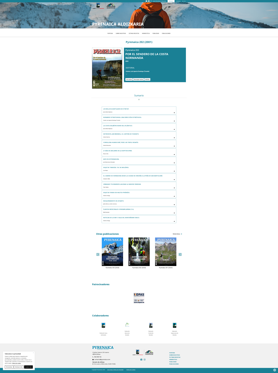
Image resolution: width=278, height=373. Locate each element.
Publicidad (156, 33)
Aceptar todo (28, 367)
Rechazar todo (18, 367)
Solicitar (147, 79)
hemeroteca (176, 234)
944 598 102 (97, 357)
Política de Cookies (130, 369)
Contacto (178, 1)
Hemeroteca (146, 33)
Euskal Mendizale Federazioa (159, 1)
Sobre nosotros (121, 33)
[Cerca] (33, 352)
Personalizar (9, 367)
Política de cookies (16, 363)
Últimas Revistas (134, 33)
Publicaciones (166, 33)
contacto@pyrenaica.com (102, 359)
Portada (110, 33)
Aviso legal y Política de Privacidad (115, 369)
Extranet (171, 1)
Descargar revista (138, 79)
